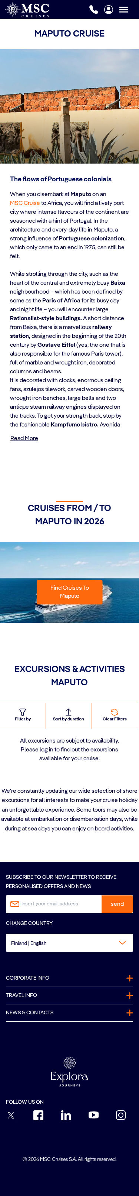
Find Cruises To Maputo (69, 592)
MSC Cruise (25, 203)
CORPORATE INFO (27, 978)
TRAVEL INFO (21, 995)
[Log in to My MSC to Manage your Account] (108, 9)
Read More (24, 439)
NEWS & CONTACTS (29, 1012)
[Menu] (129, 9)
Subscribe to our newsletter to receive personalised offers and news (61, 882)
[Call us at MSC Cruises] (93, 9)
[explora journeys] (69, 1071)
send (117, 904)
